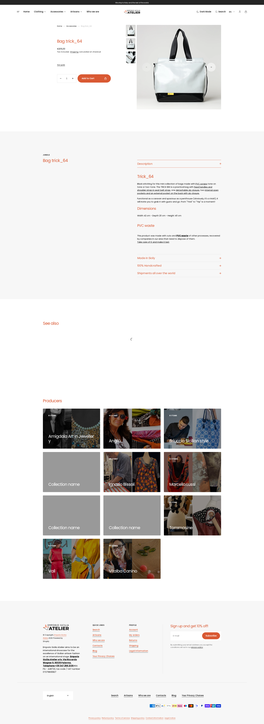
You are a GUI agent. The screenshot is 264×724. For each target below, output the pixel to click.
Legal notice (170, 718)
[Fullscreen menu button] (18, 12)
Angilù (115, 441)
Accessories (71, 26)
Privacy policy (95, 718)
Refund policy (108, 718)
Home (59, 26)
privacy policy (197, 647)
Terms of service (122, 718)
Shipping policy (138, 718)
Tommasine (181, 528)
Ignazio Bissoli (122, 484)
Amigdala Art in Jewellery (71, 438)
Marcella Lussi (182, 484)
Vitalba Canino (123, 571)
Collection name (64, 484)
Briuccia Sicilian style (189, 441)
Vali (52, 571)
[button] (220, 12)
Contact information (154, 718)
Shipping (74, 52)
